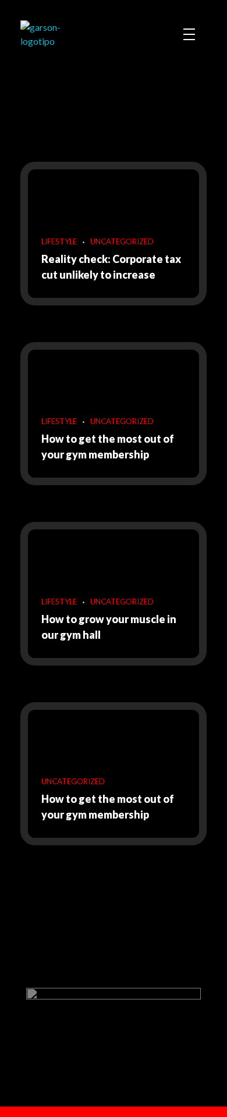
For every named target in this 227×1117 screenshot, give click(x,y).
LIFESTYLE (59, 241)
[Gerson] (57, 34)
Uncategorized (122, 241)
